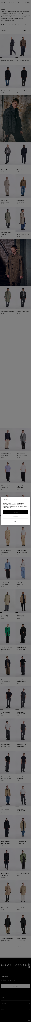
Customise (15, 516)
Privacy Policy (8, 507)
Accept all (15, 512)
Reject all (15, 521)
